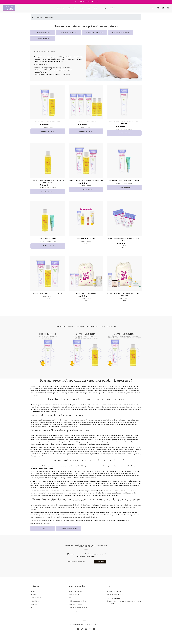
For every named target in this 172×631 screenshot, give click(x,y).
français (85, 620)
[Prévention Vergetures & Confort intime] (124, 160)
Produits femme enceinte (69, 528)
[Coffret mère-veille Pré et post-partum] (47, 273)
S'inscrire (100, 561)
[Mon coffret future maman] (86, 273)
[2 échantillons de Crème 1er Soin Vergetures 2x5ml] (124, 218)
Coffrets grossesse (43, 38)
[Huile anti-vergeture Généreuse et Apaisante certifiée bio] (47, 160)
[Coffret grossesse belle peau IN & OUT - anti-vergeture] (124, 273)
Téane (43, 528)
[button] (44, 125)
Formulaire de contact (114, 591)
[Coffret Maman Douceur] (86, 218)
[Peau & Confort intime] (47, 218)
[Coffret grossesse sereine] (86, 102)
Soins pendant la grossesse (120, 32)
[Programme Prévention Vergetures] (47, 102)
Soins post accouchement (94, 32)
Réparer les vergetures (43, 32)
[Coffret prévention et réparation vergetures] (86, 160)
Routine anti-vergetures (68, 32)
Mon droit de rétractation (115, 594)
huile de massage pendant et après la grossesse (59, 485)
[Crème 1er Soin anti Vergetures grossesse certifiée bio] (124, 102)
